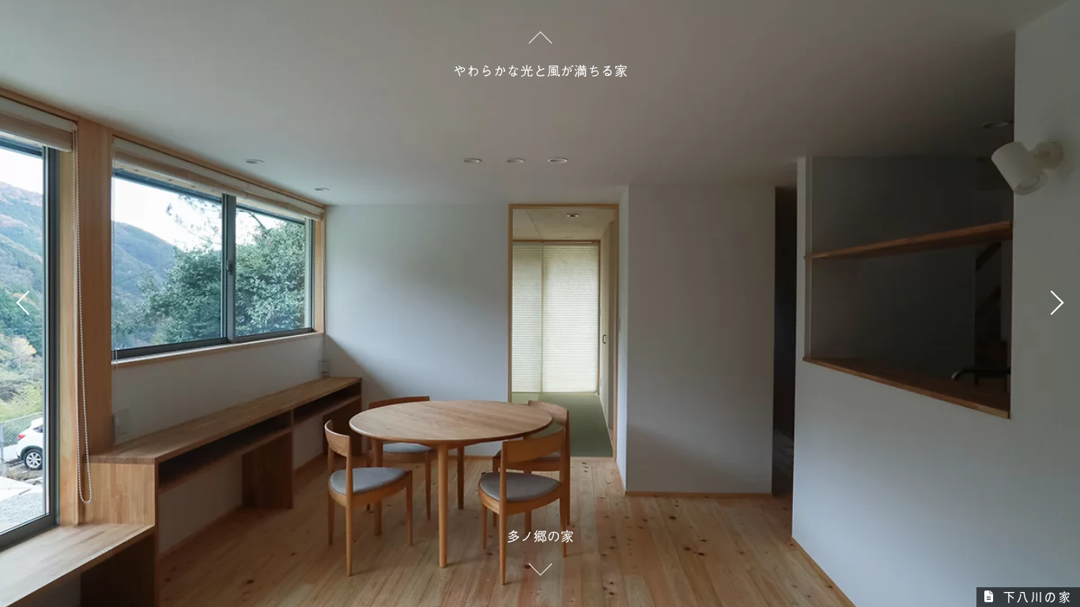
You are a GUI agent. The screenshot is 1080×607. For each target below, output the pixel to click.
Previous (28, 303)
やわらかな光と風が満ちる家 (540, 70)
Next (1052, 303)
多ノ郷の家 (540, 536)
